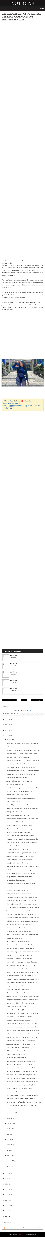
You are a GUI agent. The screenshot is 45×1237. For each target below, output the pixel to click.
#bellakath (28, 401)
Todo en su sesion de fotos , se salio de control (20, 911)
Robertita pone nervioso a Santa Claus (18, 1020)
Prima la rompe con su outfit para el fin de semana (22, 935)
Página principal (6, 1223)
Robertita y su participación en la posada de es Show (22, 788)
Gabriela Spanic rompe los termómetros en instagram (23, 1095)
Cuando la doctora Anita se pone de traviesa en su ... (22, 808)
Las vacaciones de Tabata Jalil (15, 1010)
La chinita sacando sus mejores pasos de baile (20, 887)
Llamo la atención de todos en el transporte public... (22, 842)
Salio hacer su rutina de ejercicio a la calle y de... (21, 914)
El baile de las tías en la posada (15, 928)
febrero (9, 1161)
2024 (7, 730)
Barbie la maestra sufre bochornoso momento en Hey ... (23, 1102)
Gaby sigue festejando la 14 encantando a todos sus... (23, 750)
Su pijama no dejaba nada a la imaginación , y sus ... (22, 1023)
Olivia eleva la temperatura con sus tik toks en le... (21, 897)
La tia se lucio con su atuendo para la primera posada (22, 1034)
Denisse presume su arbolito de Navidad (19, 791)
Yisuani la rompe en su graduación (17, 890)
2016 (7, 1205)
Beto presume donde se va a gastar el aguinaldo (21, 1085)
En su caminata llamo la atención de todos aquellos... (22, 979)
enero (9, 1166)
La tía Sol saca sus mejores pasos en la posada (20, 798)
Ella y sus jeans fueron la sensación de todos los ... (21, 904)
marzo (9, 1155)
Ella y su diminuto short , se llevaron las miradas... (21, 1068)
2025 (7, 725)
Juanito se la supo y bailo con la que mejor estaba (21, 754)
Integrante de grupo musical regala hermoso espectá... (23, 818)
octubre (9, 1118)
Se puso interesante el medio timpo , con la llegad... (22, 1037)
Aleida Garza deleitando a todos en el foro (19, 815)
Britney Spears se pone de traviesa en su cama (20, 1061)
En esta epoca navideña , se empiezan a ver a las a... (22, 976)
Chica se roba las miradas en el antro (17, 941)
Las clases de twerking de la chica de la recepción (21, 1105)
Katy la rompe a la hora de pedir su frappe (19, 1017)
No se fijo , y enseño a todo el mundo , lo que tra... (21, 764)
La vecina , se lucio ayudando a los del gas (19, 955)
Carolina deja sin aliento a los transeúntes (19, 959)
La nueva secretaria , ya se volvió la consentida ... (21, 948)
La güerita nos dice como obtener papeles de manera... (23, 866)
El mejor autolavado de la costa (16, 801)
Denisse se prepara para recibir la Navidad (19, 860)
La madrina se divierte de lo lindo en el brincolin (21, 822)
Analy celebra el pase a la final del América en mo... (22, 986)
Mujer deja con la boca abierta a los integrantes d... (22, 829)
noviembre (10, 1113)
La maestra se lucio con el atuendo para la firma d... (22, 1075)
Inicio (23, 700)
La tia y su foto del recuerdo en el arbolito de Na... (21, 894)
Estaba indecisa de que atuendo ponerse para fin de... (23, 771)
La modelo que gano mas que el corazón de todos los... (23, 952)
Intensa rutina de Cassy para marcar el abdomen (21, 962)
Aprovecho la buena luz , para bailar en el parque (21, 1071)
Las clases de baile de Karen (15, 784)
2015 (7, 1211)
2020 (7, 1184)
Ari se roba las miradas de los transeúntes (19, 781)
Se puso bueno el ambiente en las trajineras (19, 856)
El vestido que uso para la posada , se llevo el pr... (21, 900)
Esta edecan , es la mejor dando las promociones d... (22, 743)
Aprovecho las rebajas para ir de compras (19, 1064)
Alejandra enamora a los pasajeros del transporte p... (22, 996)
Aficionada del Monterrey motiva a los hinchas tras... (22, 945)
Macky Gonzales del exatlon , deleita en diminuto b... (22, 1082)
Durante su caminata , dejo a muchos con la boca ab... (23, 846)
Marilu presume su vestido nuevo (16, 1058)
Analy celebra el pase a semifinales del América (20, 1044)
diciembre (10, 739)
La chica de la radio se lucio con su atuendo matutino (22, 972)
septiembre (10, 1123)
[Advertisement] (22, 46)
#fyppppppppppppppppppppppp (15, 406)
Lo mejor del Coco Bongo (14, 812)
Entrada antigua (37, 700)
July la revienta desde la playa (15, 880)
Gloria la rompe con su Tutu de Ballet (17, 989)
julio (8, 1134)
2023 (7, 736)
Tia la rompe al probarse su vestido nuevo (19, 931)
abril (8, 1150)
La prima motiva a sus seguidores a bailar (19, 777)
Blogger (28, 710)
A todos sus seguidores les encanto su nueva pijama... (23, 907)
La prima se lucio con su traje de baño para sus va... (22, 1040)
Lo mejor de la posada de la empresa (17, 795)
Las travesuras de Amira (13, 1092)
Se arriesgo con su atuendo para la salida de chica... (22, 1027)
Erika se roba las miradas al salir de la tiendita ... (21, 836)
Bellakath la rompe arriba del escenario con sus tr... (22, 921)
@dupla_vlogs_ (8, 401)
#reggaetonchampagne (11, 403)
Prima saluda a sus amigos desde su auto (19, 832)
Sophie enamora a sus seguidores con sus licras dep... (22, 873)
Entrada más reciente (9, 700)
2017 (7, 1200)
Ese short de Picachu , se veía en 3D (17, 849)
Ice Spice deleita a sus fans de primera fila (19, 877)
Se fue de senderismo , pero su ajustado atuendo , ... (22, 1078)
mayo (9, 1145)
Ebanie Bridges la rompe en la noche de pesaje (20, 805)
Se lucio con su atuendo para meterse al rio (19, 747)
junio (8, 1139)
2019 (7, 1189)
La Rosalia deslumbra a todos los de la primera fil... (22, 982)
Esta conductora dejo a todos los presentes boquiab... (23, 918)
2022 (7, 1173)
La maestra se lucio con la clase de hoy (18, 757)
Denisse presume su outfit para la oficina (19, 825)
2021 (7, 1179)
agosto (9, 1129)
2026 (7, 719)
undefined (13, 655)
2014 (7, 1216)
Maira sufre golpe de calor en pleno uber (19, 924)
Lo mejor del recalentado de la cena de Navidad (21, 774)
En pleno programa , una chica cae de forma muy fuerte (23, 760)
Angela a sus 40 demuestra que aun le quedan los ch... (23, 1013)
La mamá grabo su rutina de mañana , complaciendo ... (23, 1030)
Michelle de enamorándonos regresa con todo (20, 965)
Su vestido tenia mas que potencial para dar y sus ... (22, 853)
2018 (7, 1195)
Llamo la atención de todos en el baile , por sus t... (21, 767)
